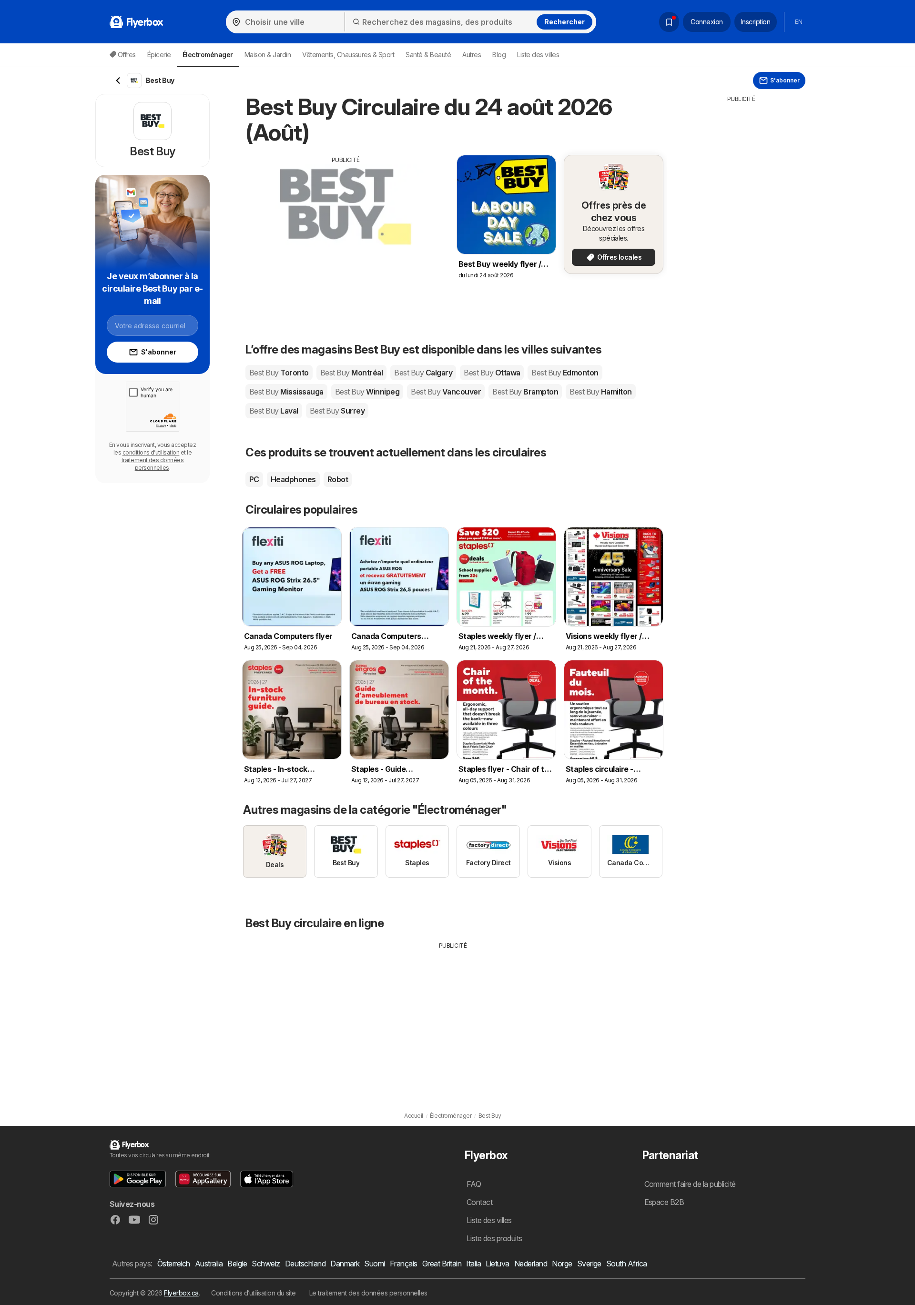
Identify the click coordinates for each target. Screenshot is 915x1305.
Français (403, 1263)
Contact (479, 1202)
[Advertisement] (345, 231)
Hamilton (600, 391)
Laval (273, 410)
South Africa (626, 1263)
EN (798, 21)
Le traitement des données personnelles (368, 1293)
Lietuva (497, 1263)
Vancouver (446, 391)
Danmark (344, 1263)
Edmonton (564, 372)
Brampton (525, 391)
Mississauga (286, 391)
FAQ (474, 1184)
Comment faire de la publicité (690, 1184)
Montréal (351, 372)
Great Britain (441, 1263)
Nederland (530, 1263)
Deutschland (305, 1263)
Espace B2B (664, 1202)
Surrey (337, 410)
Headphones (293, 479)
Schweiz (266, 1263)
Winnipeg (367, 391)
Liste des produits (494, 1238)
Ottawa (492, 372)
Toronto (279, 372)
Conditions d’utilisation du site (253, 1293)
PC (254, 479)
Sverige (589, 1263)
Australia (209, 1263)
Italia (473, 1263)
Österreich (173, 1263)
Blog (499, 55)
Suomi (374, 1263)
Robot (337, 479)
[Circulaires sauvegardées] (669, 22)
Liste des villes (538, 55)
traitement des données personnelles (153, 463)
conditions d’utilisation (151, 452)
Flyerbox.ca (181, 1293)
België (237, 1263)
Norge (562, 1263)
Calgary (423, 372)
